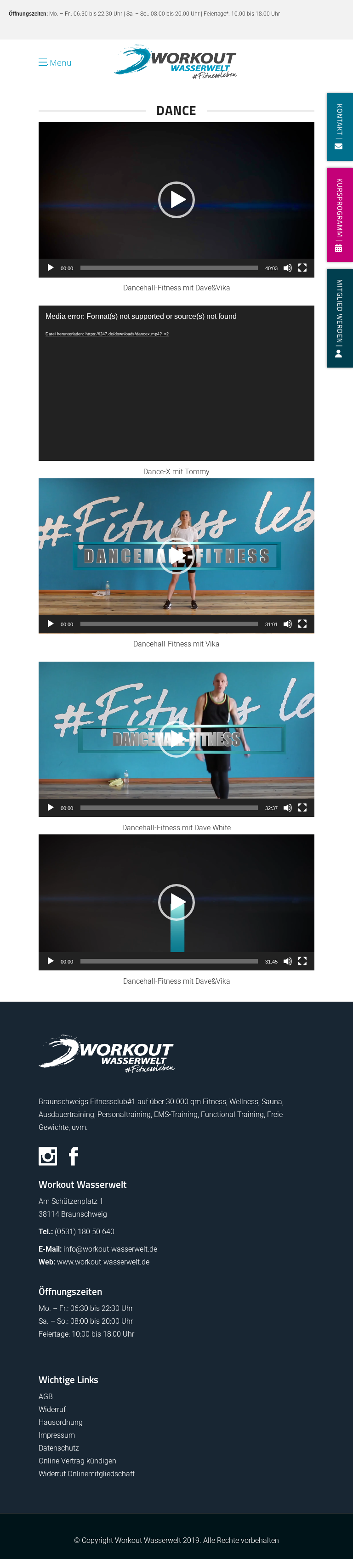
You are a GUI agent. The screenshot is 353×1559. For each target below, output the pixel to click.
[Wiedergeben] (50, 267)
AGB (46, 1396)
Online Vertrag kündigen (77, 1461)
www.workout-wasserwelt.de (103, 1262)
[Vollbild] (302, 267)
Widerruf (52, 1409)
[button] (176, 199)
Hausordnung (61, 1422)
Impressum (57, 1435)
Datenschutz (59, 1448)
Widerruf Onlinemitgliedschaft (87, 1473)
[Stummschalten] (287, 267)
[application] (176, 200)
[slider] (169, 268)
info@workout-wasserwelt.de (110, 1249)
